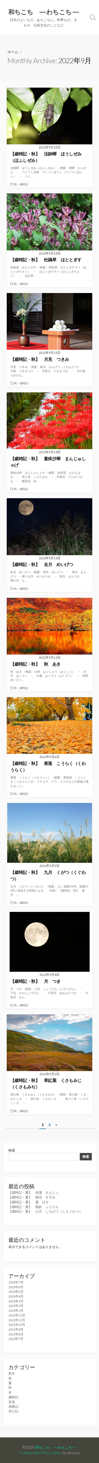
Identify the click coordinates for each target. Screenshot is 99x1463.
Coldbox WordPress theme (41, 1453)
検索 (11, 1150)
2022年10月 (16, 1324)
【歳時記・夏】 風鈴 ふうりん (33, 1207)
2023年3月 (16, 1301)
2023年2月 (16, 1306)
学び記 (13, 1411)
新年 (11, 1373)
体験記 (13, 1406)
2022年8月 (16, 1334)
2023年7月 (16, 1282)
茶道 (11, 1402)
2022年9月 (16, 1329)
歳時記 (24, 184)
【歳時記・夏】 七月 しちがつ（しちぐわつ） (45, 1211)
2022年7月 (16, 1339)
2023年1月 (16, 1310)
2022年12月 (16, 1315)
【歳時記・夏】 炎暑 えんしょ (33, 1192)
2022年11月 (16, 1320)
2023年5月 (16, 1291)
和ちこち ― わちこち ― (55, 1447)
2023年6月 (16, 1287)
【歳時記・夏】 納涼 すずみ (32, 1197)
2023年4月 (16, 1296)
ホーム (12, 52)
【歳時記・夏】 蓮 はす (28, 1202)
